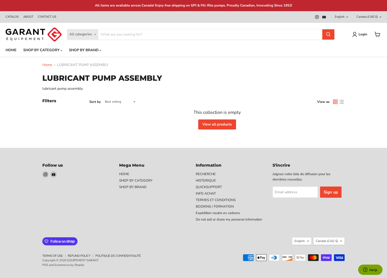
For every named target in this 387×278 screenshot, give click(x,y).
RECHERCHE (206, 174)
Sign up (331, 192)
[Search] (328, 34)
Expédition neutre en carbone (218, 213)
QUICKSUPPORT (209, 187)
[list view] (341, 102)
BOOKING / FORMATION (215, 206)
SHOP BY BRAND (84, 50)
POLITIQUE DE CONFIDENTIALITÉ (118, 256)
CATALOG (12, 17)
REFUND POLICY (79, 256)
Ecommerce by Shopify (69, 265)
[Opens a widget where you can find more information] (370, 270)
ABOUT (28, 17)
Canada (367, 17)
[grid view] (335, 102)
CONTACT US (47, 17)
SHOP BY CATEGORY (41, 50)
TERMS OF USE (52, 256)
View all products (217, 124)
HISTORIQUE (206, 180)
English (339, 17)
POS (45, 265)
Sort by (95, 102)
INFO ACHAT (206, 193)
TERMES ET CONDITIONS (216, 200)
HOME (11, 50)
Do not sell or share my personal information (229, 219)
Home (47, 65)
